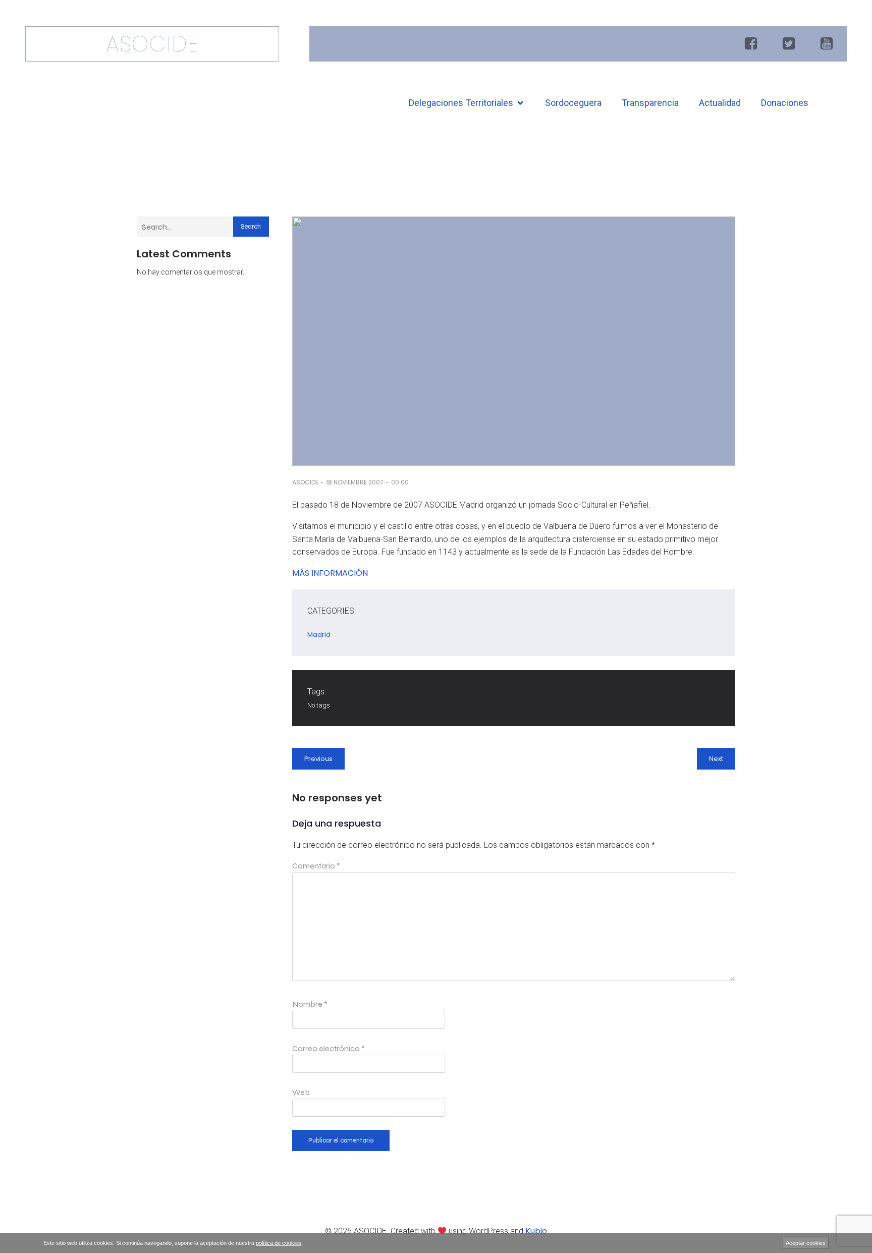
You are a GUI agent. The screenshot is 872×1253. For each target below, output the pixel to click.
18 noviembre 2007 (355, 482)
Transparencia (650, 102)
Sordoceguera (573, 102)
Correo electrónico (328, 1048)
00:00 (400, 482)
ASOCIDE (305, 482)
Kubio (536, 1231)
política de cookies (278, 1243)
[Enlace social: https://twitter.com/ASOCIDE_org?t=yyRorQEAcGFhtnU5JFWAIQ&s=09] (790, 44)
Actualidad (720, 102)
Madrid (319, 634)
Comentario (316, 865)
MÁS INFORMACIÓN (330, 573)
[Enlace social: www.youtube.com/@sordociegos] (828, 44)
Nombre (310, 1004)
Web (301, 1092)
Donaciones (784, 102)
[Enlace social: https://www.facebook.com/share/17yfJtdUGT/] (752, 44)
